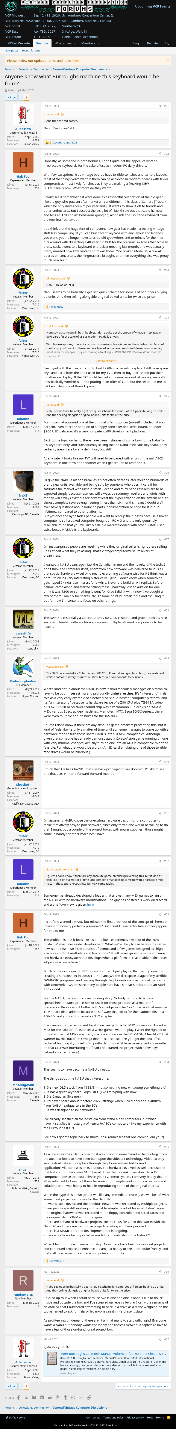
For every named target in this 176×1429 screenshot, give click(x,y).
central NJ (33, 648)
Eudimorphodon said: (60, 869)
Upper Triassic (30, 696)
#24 (166, 317)
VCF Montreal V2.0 (19, 20)
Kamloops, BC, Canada (25, 514)
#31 (166, 813)
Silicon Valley (31, 144)
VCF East (11, 31)
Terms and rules (113, 1417)
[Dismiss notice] (167, 60)
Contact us (93, 1417)
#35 (166, 1147)
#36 (166, 1271)
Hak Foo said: (55, 326)
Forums (42, 43)
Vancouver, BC (30, 308)
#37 (166, 1339)
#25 (166, 396)
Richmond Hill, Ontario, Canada (25, 1190)
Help (150, 1417)
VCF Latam (13, 37)
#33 (166, 914)
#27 (166, 539)
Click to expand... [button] (106, 361)
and (64, 142)
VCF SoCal (12, 26)
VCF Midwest (14, 15)
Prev (13, 97)
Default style (16, 1417)
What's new (63, 43)
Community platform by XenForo (88, 1425)
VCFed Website (19, 43)
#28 (166, 610)
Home (160, 1417)
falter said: (52, 114)
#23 (166, 270)
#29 (166, 658)
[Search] (167, 43)
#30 (166, 762)
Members (88, 43)
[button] (75, 43)
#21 (166, 106)
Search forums (31, 50)
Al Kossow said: (56, 278)
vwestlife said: (55, 667)
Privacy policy (135, 1417)
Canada (34, 1100)
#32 (166, 861)
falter (11, 90)
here (75, 60)
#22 (166, 154)
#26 (166, 472)
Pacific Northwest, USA (25, 803)
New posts (11, 50)
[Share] (160, 106)
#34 (166, 1062)
